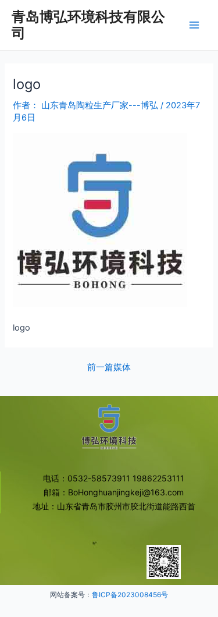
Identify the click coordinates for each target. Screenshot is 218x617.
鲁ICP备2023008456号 (130, 594)
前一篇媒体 (109, 367)
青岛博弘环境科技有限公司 (88, 24)
